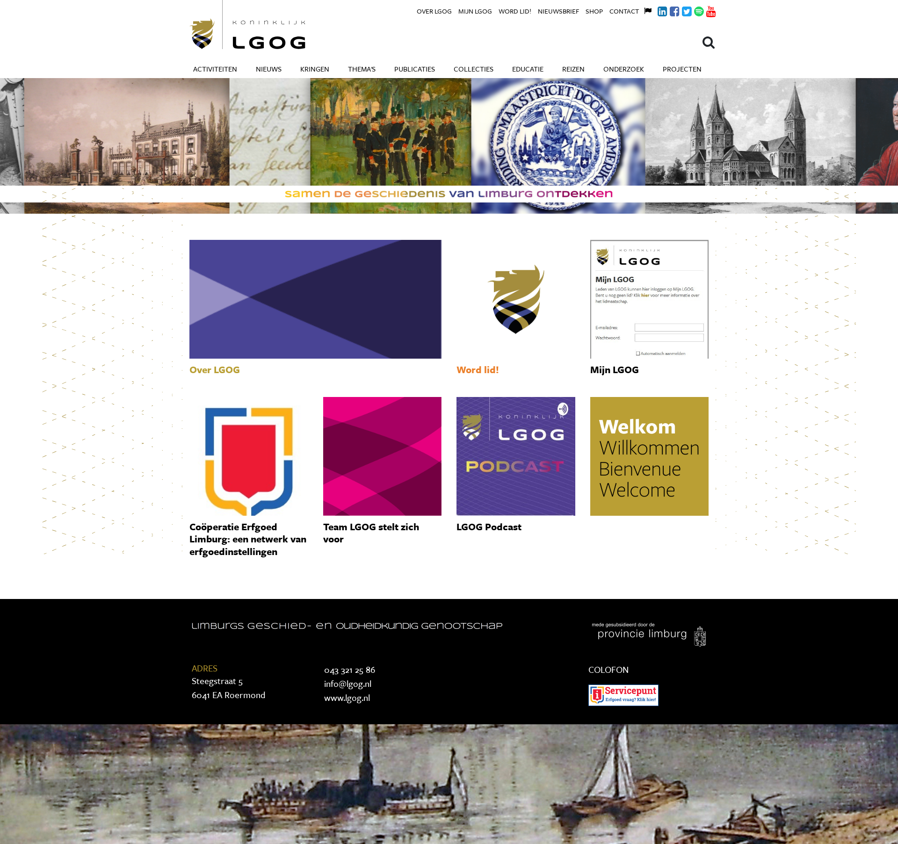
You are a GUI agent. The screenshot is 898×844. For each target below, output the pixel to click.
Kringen (314, 69)
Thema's (362, 69)
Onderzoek (623, 69)
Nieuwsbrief (558, 11)
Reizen (573, 69)
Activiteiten (215, 69)
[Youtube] (706, 10)
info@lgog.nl (347, 683)
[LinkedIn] (657, 10)
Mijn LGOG (475, 11)
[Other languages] (645, 10)
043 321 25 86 (349, 669)
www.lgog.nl (347, 697)
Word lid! (515, 11)
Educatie (527, 69)
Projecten (682, 69)
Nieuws (269, 69)
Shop (594, 11)
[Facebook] (669, 10)
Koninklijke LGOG (268, 24)
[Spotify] (694, 10)
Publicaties (414, 69)
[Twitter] (681, 10)
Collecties (473, 69)
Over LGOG (434, 11)
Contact (624, 11)
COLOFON (608, 669)
